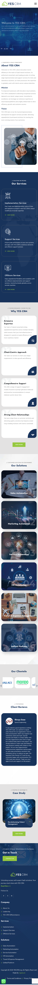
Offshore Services (12, 275)
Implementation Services (15, 203)
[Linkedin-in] (12, 896)
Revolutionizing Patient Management (16, 823)
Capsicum (22, 973)
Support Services (12, 239)
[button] (1, 686)
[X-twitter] (8, 896)
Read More (5, 886)
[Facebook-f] (3, 896)
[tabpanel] (19, 813)
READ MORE (6, 34)
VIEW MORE (11, 215)
